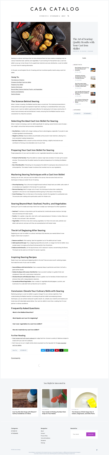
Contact (43, 433)
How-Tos (15, 350)
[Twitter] (97, 450)
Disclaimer (43, 440)
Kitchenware (54, 16)
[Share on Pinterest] (57, 350)
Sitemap (43, 443)
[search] (68, 16)
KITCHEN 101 (23, 350)
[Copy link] (66, 350)
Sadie (84, 58)
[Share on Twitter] (43, 350)
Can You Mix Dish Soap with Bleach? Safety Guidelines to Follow (24, 412)
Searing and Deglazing (17, 91)
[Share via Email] (61, 350)
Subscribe (91, 434)
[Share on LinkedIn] (52, 350)
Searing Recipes (15, 94)
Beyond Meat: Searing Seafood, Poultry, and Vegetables (26, 89)
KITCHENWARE (87, 113)
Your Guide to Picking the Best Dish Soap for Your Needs (54, 412)
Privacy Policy (44, 435)
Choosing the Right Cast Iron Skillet (21, 82)
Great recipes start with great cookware (23, 338)
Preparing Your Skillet (17, 84)
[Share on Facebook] (47, 350)
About (64, 16)
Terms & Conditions (45, 438)
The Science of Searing (17, 80)
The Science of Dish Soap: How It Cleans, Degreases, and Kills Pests (83, 412)
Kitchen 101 (43, 16)
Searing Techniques (16, 87)
